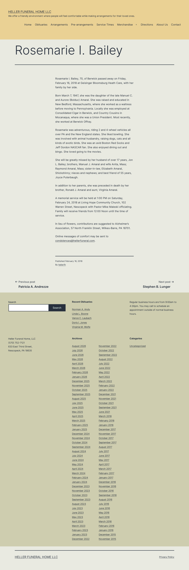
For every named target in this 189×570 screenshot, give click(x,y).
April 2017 (104, 464)
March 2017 (105, 468)
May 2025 (77, 411)
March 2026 (78, 368)
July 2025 (77, 403)
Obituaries (41, 24)
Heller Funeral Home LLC (29, 12)
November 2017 (107, 433)
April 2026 (77, 363)
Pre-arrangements (82, 24)
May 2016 (104, 512)
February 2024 (80, 477)
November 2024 (81, 438)
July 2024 (77, 455)
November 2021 (107, 398)
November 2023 (81, 490)
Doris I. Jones (79, 322)
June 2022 (104, 368)
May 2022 (104, 372)
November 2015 (107, 539)
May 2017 (104, 460)
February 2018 (106, 420)
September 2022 (108, 355)
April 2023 (77, 521)
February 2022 (107, 385)
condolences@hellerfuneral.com (75, 240)
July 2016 (104, 504)
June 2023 (78, 512)
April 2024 (77, 468)
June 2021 (104, 411)
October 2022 (106, 350)
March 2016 (105, 521)
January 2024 (79, 482)
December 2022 (80, 539)
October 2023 (79, 495)
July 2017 (104, 451)
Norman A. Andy (81, 309)
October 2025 (79, 390)
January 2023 (79, 534)
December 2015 (107, 534)
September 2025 (81, 394)
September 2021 (108, 407)
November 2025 (81, 385)
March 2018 (105, 416)
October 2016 (106, 490)
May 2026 (77, 359)
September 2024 (81, 447)
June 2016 (104, 508)
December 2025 (80, 381)
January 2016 (106, 530)
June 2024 (78, 460)
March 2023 (78, 525)
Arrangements (59, 24)
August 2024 (79, 451)
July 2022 (104, 363)
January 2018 (106, 425)
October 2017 (106, 438)
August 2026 (79, 346)
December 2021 (107, 394)
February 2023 (80, 530)
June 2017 (104, 455)
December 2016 (107, 482)
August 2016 (105, 499)
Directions (147, 24)
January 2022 (106, 390)
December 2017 (107, 429)
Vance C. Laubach (82, 318)
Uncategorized (138, 346)
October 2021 (106, 403)
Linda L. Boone (80, 313)
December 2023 (80, 486)
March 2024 (78, 473)
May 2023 (77, 517)
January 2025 (79, 429)
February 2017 (106, 473)
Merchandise (125, 24)
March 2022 (105, 381)
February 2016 (106, 525)
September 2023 (81, 499)
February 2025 (80, 425)
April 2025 (77, 416)
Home (27, 24)
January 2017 (106, 477)
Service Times (105, 24)
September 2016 (108, 495)
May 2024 (77, 464)
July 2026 (77, 350)
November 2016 (107, 486)
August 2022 (106, 359)
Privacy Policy (166, 557)
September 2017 (107, 442)
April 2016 (104, 517)
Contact (176, 24)
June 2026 (78, 355)
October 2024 (79, 442)
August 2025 (79, 398)
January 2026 (79, 376)
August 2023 (79, 504)
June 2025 (78, 407)
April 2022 (104, 376)
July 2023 (77, 508)
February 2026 (80, 372)
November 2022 (107, 346)
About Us (162, 24)
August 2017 (105, 447)
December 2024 (81, 433)
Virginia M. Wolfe (81, 327)
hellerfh (62, 264)
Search (12, 302)
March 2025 (78, 420)
